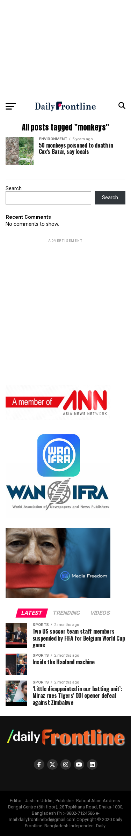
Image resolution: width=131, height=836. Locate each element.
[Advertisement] (65, 49)
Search (14, 189)
